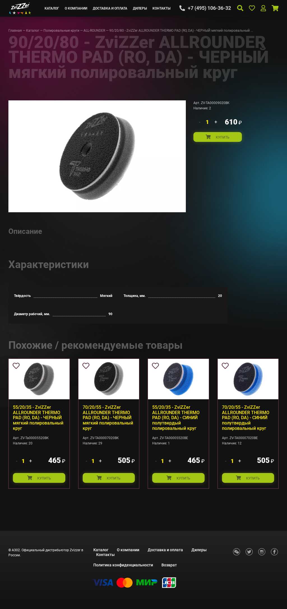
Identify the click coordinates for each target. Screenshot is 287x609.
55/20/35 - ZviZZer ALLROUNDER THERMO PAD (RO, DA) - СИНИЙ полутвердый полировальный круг (176, 418)
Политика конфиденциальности (123, 565)
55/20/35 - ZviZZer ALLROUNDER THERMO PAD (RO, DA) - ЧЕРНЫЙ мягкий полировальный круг (38, 418)
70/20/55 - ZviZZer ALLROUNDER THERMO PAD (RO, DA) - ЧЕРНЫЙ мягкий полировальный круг (108, 418)
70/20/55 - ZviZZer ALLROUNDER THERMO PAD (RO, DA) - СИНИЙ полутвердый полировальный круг (245, 418)
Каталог (52, 8)
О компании (76, 8)
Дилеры (140, 8)
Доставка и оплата (110, 8)
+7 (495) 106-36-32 (209, 8)
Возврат (169, 565)
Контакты (161, 8)
